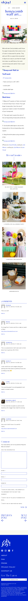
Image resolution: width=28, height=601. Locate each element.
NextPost (24, 516)
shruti (8, 361)
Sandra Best (11, 400)
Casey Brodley (12, 144)
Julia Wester (16, 147)
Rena (8, 321)
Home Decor (16, 7)
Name (3, 470)
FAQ (3, 559)
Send (22, 507)
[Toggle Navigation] (25, 2)
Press (4, 563)
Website (3, 483)
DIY (9, 7)
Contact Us (6, 571)
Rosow (8, 305)
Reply (3, 313)
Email (3, 476)
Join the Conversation (8, 449)
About (4, 555)
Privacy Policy (8, 567)
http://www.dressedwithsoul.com (9, 331)
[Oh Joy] (5, 2)
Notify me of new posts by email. (12, 503)
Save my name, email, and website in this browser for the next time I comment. (12, 492)
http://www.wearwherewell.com (9, 428)
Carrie (8, 419)
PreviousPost (6, 516)
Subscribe (25, 579)
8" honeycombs (7, 78)
